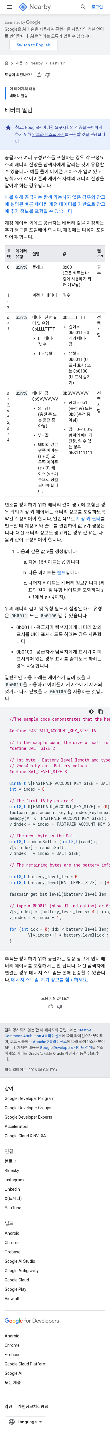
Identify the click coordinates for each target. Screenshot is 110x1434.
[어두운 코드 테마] (91, 711)
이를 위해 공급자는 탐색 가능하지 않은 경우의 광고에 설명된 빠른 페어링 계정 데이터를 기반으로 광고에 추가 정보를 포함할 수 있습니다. (55, 204)
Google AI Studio (20, 1261)
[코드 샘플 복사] (100, 711)
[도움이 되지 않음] (47, 75)
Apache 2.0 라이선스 (50, 1042)
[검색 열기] (83, 7)
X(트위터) (13, 1198)
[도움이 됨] (39, 75)
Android (12, 1233)
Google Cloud (17, 1280)
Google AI (13, 1373)
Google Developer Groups (28, 1107)
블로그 (10, 1161)
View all (12, 1298)
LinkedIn (12, 1189)
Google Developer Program (30, 1098)
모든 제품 (13, 1382)
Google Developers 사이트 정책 (66, 1047)
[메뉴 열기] (9, 7)
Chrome (12, 1242)
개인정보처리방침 (33, 1406)
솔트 (61, 572)
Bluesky (12, 1170)
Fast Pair (57, 63)
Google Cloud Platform (26, 1364)
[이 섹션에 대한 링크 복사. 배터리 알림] (38, 110)
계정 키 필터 (88, 519)
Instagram (14, 1180)
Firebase (13, 1252)
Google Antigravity (22, 1270)
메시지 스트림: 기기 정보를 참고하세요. (49, 980)
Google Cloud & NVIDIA (25, 1135)
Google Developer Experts (28, 1117)
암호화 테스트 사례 (48, 134)
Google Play (15, 1289)
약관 (8, 1406)
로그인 (97, 7)
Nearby (40, 7)
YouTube (13, 1208)
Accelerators (16, 1126)
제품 (19, 63)
